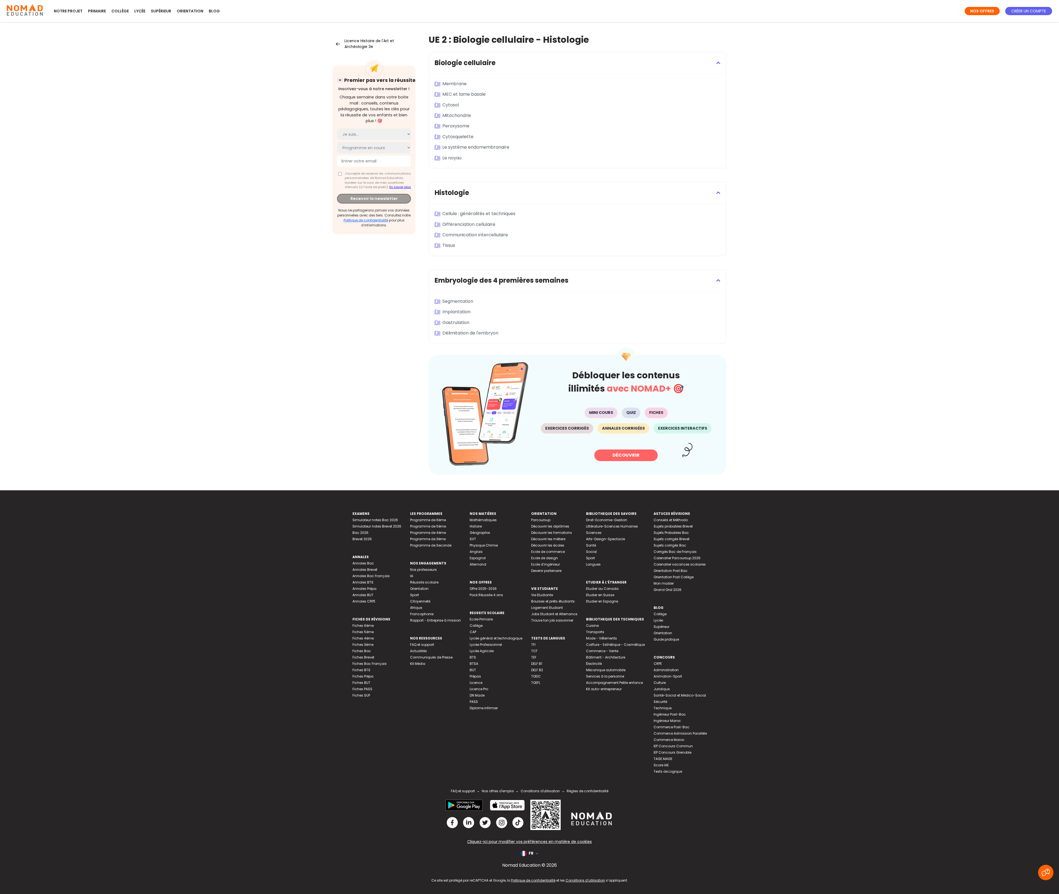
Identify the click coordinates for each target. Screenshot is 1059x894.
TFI (533, 644)
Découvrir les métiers (548, 539)
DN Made (477, 695)
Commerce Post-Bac (671, 727)
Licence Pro (479, 689)
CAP (473, 632)
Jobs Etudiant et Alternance (554, 614)
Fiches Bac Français (369, 663)
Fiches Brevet (363, 657)
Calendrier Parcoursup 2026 (677, 558)
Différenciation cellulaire (468, 224)
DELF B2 (537, 670)
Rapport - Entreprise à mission (435, 620)
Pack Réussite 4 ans (486, 595)
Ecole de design (544, 558)
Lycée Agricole (482, 651)
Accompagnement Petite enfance (614, 682)
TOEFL (535, 682)
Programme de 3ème (428, 539)
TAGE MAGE (663, 758)
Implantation (456, 312)
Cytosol (450, 105)
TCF (534, 651)
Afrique (416, 607)
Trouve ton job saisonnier (552, 620)
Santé (591, 545)
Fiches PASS (362, 689)
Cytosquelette (458, 136)
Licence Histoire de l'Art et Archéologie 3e (369, 43)
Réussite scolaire (424, 582)
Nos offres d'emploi (498, 791)
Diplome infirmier (484, 708)
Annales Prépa (364, 588)
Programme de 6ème (428, 520)
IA (411, 576)
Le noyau (451, 158)
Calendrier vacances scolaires (680, 564)
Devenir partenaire (546, 570)
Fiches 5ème (363, 632)
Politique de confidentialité (366, 220)
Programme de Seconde (430, 545)
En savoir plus (400, 187)
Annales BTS (362, 582)
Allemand (478, 564)
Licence (476, 682)
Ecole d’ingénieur (545, 564)
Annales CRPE (363, 601)
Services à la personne (605, 676)
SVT (473, 539)
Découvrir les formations (551, 532)
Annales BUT (362, 595)
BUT (473, 670)
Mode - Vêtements (601, 638)
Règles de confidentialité (587, 791)
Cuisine (592, 625)
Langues (593, 564)
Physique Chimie (484, 545)
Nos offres (982, 11)
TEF (533, 657)
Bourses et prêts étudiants (553, 601)
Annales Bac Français (371, 576)
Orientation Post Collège (674, 577)
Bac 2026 (360, 532)
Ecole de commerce (548, 551)
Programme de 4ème (428, 532)
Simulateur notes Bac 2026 (375, 520)
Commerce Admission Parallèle (680, 733)
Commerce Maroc (669, 739)
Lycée (139, 11)
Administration (666, 670)
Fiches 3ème (362, 644)
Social (591, 551)
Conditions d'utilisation (540, 791)
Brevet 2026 (362, 539)
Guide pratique (666, 639)
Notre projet (68, 11)
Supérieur (161, 11)
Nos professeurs (423, 569)
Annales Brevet (364, 569)
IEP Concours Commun (673, 746)
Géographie (480, 532)
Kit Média (417, 663)
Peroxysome (455, 126)
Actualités (418, 651)
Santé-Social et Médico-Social (680, 695)
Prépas (475, 676)
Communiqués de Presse (431, 657)
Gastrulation (455, 322)
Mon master (664, 583)
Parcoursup (540, 520)
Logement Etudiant (547, 607)
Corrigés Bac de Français (675, 551)
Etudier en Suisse (600, 595)
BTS (473, 657)
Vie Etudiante (542, 595)
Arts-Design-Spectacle (605, 539)
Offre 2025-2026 (483, 588)
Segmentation (457, 301)
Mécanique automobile (605, 670)
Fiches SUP (361, 695)
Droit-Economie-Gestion (606, 520)
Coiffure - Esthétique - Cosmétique (615, 644)
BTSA (474, 663)
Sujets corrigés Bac (670, 545)
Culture (660, 682)
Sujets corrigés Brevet (671, 539)
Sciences (593, 532)
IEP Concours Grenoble (672, 752)
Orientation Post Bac (671, 570)
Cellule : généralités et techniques (478, 213)
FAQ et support (422, 644)
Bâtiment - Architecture (605, 657)
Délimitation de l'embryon (470, 333)
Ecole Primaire (481, 619)
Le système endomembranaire (475, 147)
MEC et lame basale (464, 94)
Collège (120, 11)
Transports (595, 632)
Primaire (97, 11)
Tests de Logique (668, 771)
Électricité (594, 663)
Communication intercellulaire (475, 235)
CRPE (658, 663)
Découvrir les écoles (547, 545)
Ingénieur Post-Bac (670, 714)
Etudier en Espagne (602, 601)
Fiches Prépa (362, 676)
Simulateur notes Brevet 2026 (376, 526)
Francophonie (422, 614)
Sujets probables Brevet (673, 526)
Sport (414, 595)
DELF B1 (536, 663)
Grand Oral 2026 (667, 589)
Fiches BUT (361, 682)
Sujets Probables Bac (671, 532)
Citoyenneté (420, 601)
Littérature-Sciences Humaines (612, 526)
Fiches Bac (361, 651)
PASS (474, 701)
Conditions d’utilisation (585, 880)
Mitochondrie (456, 115)
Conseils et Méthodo (671, 520)
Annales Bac (363, 563)
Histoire (476, 526)
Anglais (476, 551)
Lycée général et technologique (496, 638)
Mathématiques (483, 520)
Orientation (190, 11)
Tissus (448, 245)
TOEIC (536, 676)
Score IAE (661, 765)
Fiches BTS (361, 670)
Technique (663, 708)
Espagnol (478, 558)
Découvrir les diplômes (550, 526)
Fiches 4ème (363, 638)
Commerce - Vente (602, 651)
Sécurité (660, 701)
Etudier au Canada (602, 588)
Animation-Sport (668, 676)
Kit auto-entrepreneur (604, 689)
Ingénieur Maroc (667, 720)
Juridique (662, 689)
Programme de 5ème (428, 526)
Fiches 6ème (363, 625)
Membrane (454, 84)
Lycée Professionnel (486, 644)
